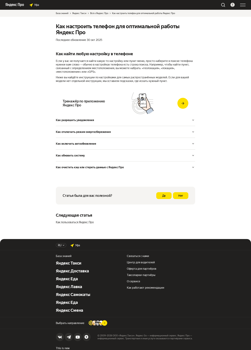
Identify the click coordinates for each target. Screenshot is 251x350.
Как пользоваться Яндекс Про (75, 222)
